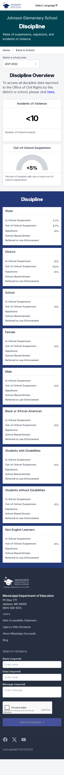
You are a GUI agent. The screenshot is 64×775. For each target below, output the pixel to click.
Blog (5, 640)
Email (12, 671)
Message (14, 684)
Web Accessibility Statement (19, 620)
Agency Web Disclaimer (17, 627)
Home (6, 50)
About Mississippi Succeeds (19, 633)
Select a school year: (15, 57)
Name (12, 658)
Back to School (25, 50)
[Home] (12, 5)
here (50, 92)
